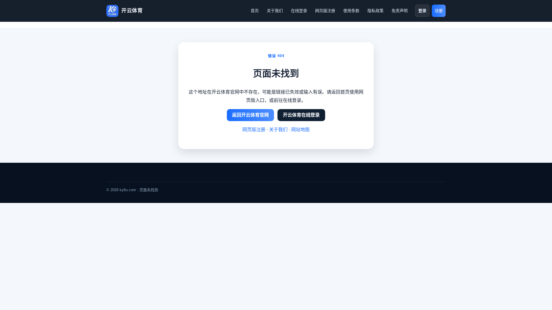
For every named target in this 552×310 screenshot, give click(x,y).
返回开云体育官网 (250, 115)
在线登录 (299, 10)
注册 (439, 10)
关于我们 (275, 10)
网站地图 (300, 129)
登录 (422, 10)
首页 (255, 10)
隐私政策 (375, 10)
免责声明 (400, 10)
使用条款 (351, 10)
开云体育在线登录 (301, 115)
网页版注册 (325, 10)
